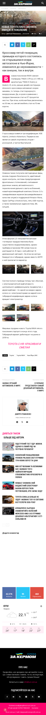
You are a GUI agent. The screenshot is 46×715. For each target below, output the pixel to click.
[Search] (42, 3)
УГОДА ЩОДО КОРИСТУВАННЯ (19, 708)
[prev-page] (3, 524)
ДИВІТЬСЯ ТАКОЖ (11, 433)
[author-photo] (23, 411)
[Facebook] (17, 44)
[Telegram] (12, 44)
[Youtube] (28, 422)
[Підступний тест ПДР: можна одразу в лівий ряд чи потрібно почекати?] (8, 446)
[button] (4, 3)
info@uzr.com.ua (30, 682)
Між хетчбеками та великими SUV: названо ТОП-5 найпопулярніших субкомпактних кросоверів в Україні (28, 471)
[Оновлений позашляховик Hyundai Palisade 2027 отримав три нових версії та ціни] (8, 458)
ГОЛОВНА (4, 9)
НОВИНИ (20, 23)
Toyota (11, 355)
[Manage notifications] (5, 710)
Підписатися (37, 588)
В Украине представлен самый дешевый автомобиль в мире (33, 387)
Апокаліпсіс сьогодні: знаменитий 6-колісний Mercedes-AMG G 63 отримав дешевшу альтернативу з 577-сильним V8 (28, 513)
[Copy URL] (33, 44)
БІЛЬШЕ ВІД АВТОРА (14, 437)
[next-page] (7, 524)
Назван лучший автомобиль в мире (11, 384)
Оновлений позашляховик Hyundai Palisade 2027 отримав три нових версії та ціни (29, 458)
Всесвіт (27, 23)
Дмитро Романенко (13, 33)
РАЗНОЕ (13, 9)
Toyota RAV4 (21, 355)
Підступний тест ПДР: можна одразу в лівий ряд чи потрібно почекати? (28, 446)
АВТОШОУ (22, 9)
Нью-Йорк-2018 (35, 23)
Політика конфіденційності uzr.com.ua (22, 706)
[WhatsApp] (28, 44)
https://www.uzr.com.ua (23, 417)
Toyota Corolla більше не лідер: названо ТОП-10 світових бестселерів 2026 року (29, 499)
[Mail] (13, 697)
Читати (23, 588)
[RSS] (19, 697)
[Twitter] (23, 44)
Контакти (35, 708)
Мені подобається (9, 589)
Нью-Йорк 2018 (32, 355)
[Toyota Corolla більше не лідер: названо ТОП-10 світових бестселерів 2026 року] (8, 500)
